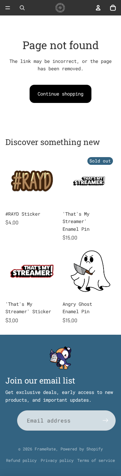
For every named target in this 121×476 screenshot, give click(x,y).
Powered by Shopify (82, 448)
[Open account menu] (98, 7)
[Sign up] (105, 420)
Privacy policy (57, 460)
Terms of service (96, 460)
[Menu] (7, 7)
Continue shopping (60, 93)
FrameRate (45, 448)
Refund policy (21, 460)
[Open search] (22, 7)
